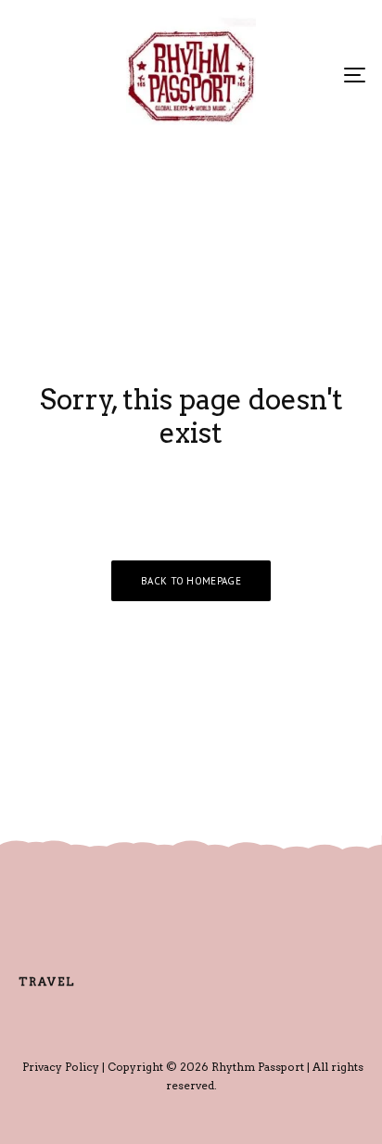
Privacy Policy (60, 1067)
